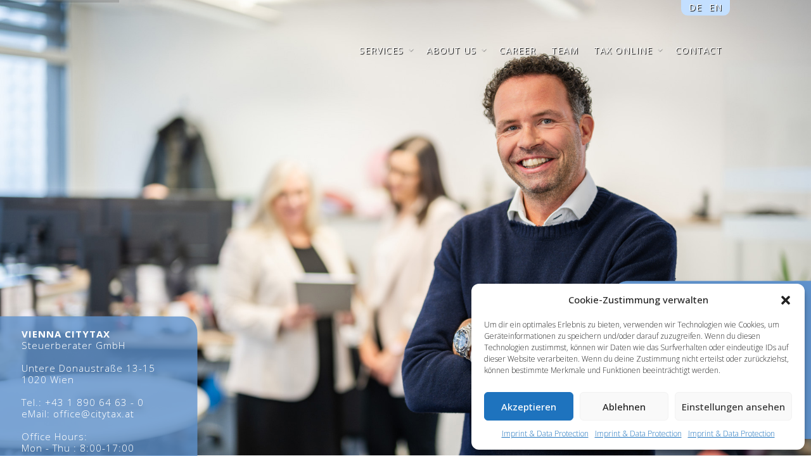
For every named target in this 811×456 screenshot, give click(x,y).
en (715, 7)
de (695, 7)
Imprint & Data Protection (545, 433)
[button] (785, 300)
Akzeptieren (528, 406)
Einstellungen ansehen (733, 406)
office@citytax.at (93, 413)
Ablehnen (624, 406)
